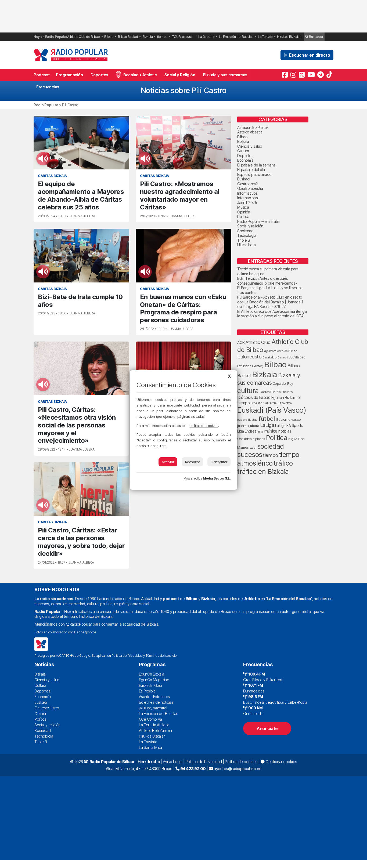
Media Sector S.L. (217, 478)
